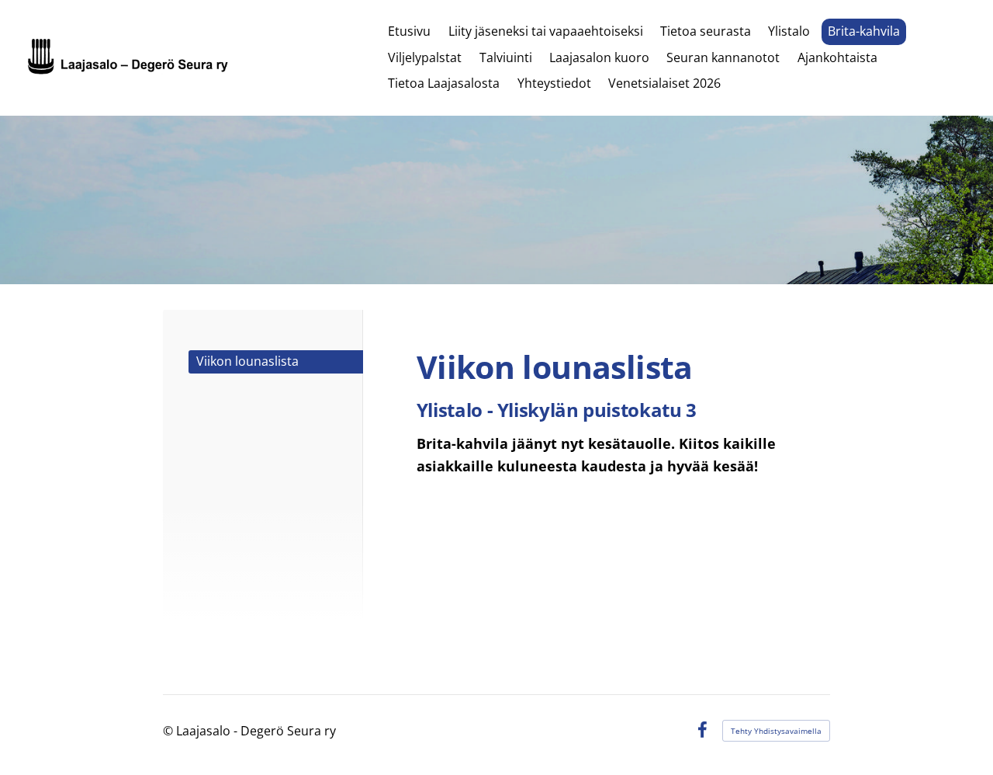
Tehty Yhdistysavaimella (776, 730)
